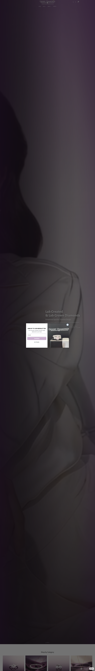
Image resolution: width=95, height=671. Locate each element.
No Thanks (36, 342)
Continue (36, 338)
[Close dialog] (68, 325)
